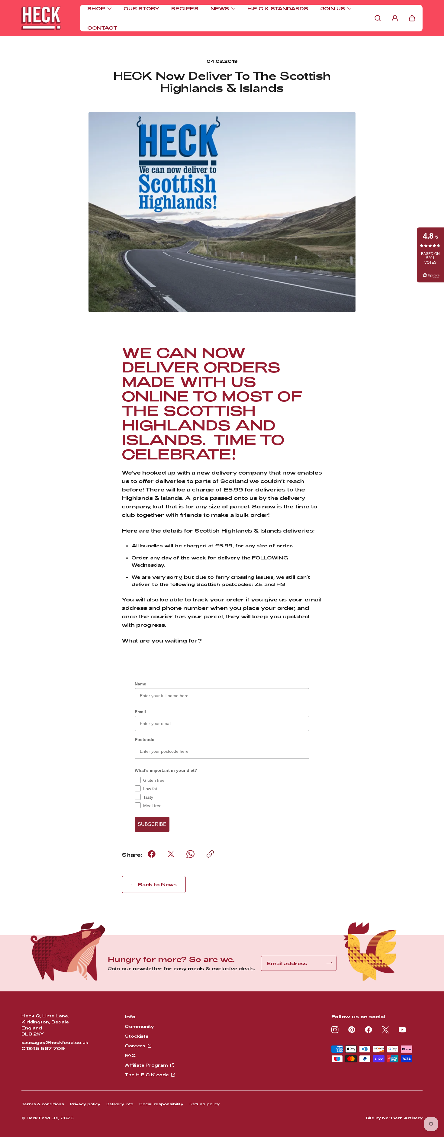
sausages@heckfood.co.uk (54, 1042)
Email (140, 711)
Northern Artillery (402, 1118)
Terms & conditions (42, 1104)
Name (140, 683)
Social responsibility (161, 1104)
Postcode (144, 739)
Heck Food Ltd (42, 1118)
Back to (157, 884)
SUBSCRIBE (152, 824)
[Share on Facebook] (152, 854)
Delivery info (119, 1104)
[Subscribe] (329, 963)
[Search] (378, 18)
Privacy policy (85, 1104)
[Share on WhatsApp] (190, 854)
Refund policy (204, 1104)
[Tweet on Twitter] (171, 854)
